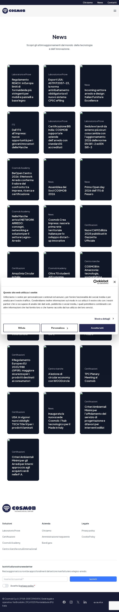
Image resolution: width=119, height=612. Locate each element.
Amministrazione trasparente (56, 536)
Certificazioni (8, 536)
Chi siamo (88, 2)
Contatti (112, 2)
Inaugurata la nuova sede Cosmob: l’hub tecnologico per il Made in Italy (59, 420)
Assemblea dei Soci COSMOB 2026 (57, 190)
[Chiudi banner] (115, 282)
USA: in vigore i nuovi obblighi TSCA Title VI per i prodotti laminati (22, 422)
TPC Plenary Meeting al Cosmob (92, 377)
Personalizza (57, 328)
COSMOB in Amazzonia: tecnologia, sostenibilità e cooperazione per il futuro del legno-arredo (94, 277)
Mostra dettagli (102, 318)
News (100, 2)
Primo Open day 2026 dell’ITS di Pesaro (94, 190)
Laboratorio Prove (11, 530)
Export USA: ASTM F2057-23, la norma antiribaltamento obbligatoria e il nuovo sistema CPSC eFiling (59, 90)
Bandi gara (47, 542)
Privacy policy (88, 530)
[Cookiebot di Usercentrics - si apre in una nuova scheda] (95, 282)
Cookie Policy (88, 536)
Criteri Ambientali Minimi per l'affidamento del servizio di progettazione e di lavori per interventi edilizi (95, 417)
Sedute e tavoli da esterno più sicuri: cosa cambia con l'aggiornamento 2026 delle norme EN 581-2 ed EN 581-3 (96, 137)
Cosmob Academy (11, 542)
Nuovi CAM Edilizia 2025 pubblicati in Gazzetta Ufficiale (96, 235)
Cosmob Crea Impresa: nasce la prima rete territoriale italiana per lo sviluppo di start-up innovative (59, 230)
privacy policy (27, 585)
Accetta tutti (97, 328)
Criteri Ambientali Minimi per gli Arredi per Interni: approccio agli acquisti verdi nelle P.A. (23, 465)
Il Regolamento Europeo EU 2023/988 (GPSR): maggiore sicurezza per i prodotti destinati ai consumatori (23, 370)
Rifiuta (21, 328)
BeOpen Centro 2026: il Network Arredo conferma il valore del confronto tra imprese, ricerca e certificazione (23, 183)
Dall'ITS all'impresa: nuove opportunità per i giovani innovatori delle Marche (23, 138)
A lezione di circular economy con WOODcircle (59, 377)
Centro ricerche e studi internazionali (19, 549)
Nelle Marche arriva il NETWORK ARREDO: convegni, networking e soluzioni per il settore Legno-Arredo (23, 228)
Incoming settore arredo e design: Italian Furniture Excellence (95, 95)
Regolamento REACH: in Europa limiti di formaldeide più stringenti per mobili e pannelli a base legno (22, 90)
